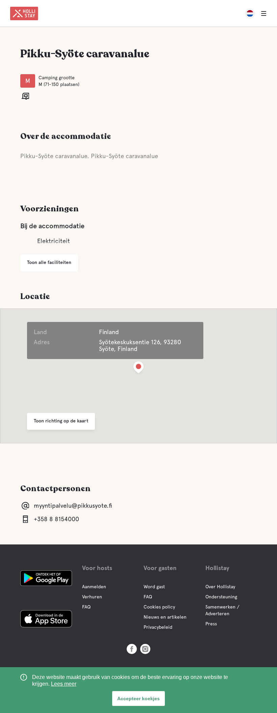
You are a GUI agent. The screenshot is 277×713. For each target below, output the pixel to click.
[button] (138, 369)
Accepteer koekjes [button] (138, 698)
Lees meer (63, 684)
